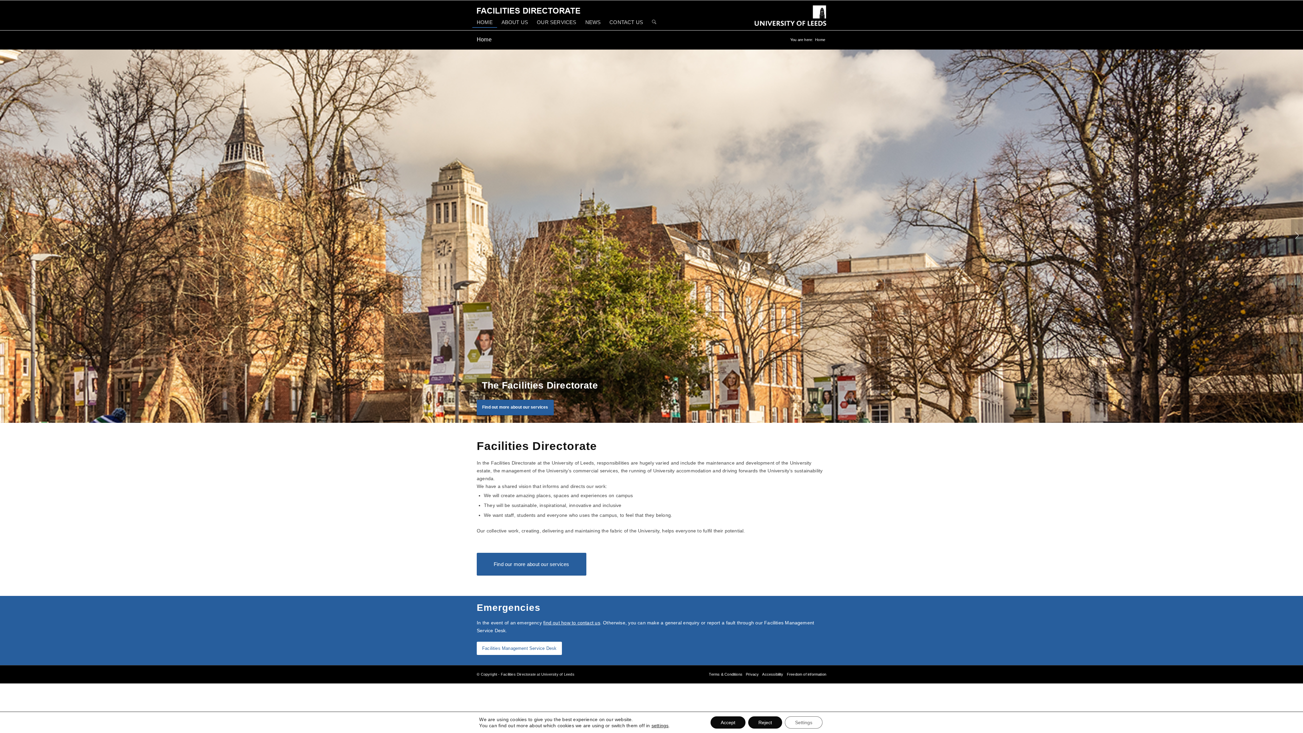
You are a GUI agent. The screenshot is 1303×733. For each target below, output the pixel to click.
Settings (803, 722)
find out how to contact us (571, 622)
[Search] (654, 22)
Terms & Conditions (725, 674)
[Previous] (6, 236)
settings (660, 725)
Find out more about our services (515, 407)
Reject (765, 722)
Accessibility (772, 674)
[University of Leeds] (790, 20)
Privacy (752, 674)
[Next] (1297, 236)
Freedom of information (806, 674)
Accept (728, 722)
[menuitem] (484, 22)
